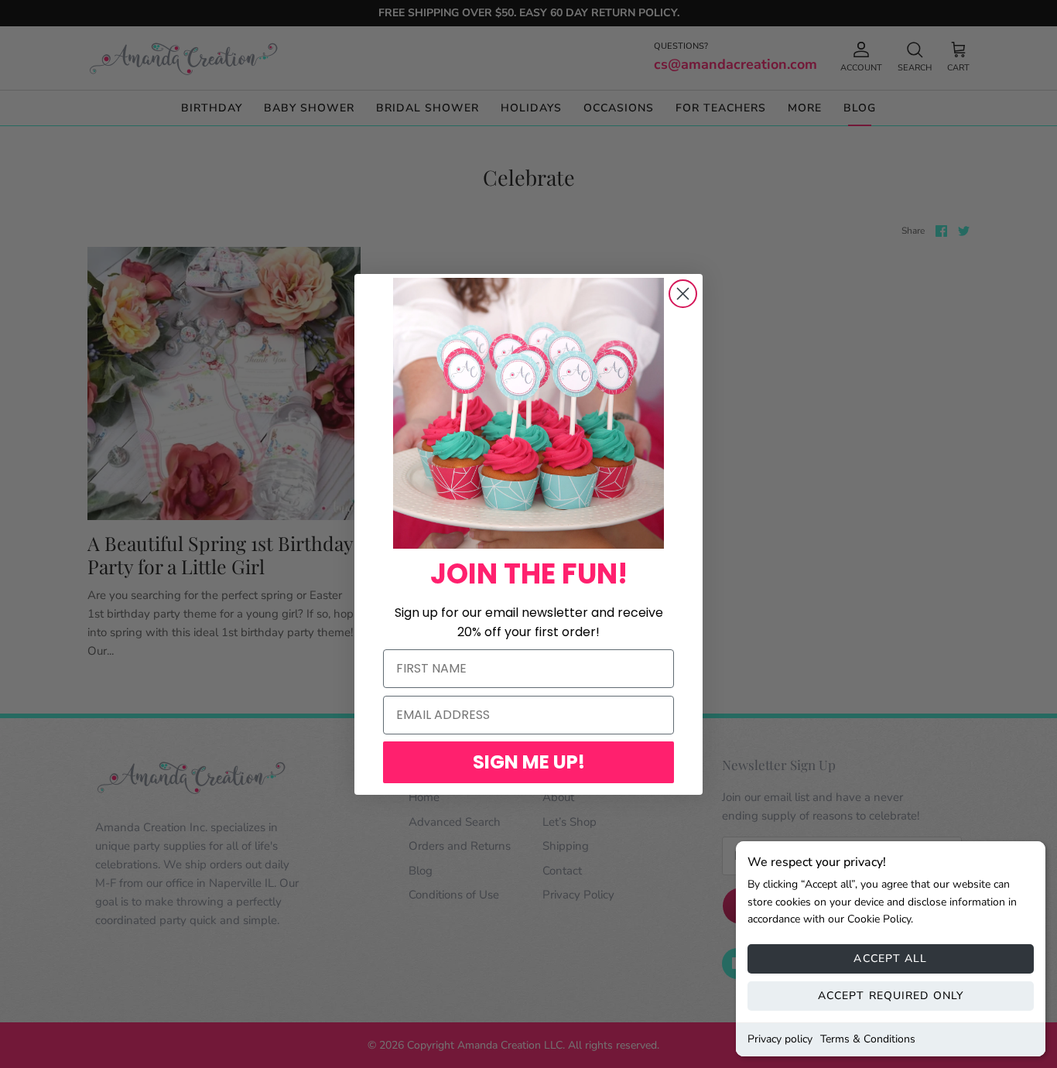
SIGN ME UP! (529, 762)
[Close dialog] (682, 293)
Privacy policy (779, 1039)
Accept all (890, 958)
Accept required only (890, 995)
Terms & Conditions (867, 1039)
